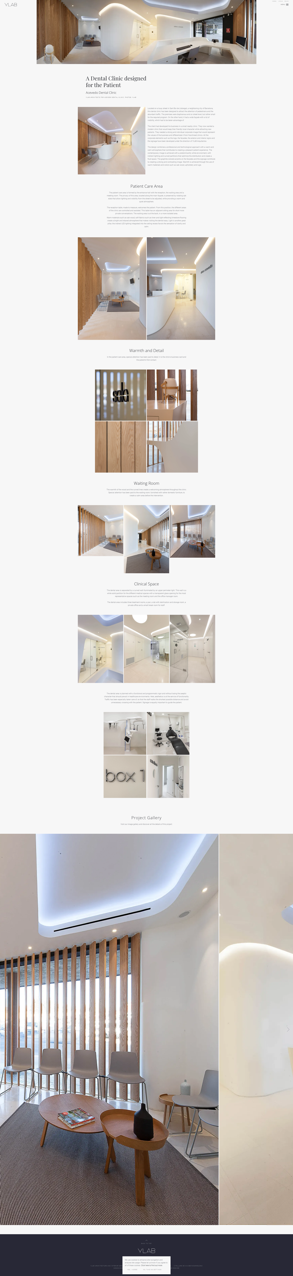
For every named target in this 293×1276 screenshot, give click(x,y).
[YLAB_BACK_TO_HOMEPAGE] (11, 4)
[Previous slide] (288, 1029)
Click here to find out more (151, 1265)
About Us (153, 4)
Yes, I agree (132, 1269)
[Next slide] (4, 1029)
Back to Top (146, 1243)
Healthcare (141, 4)
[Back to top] (146, 1240)
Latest (163, 4)
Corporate (127, 4)
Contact (173, 4)
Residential (114, 4)
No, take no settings (152, 1269)
